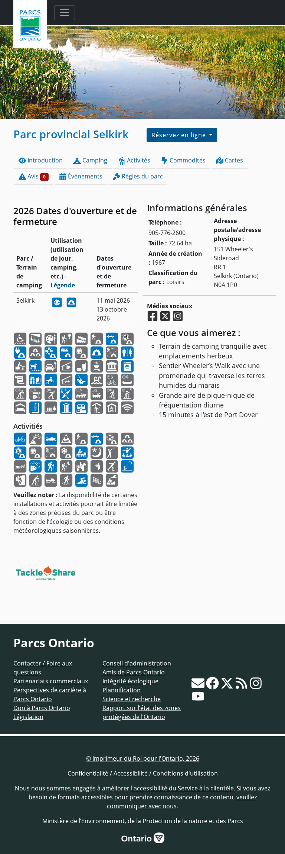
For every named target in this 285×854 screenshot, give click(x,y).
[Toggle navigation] (64, 12)
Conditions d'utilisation (185, 773)
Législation (28, 717)
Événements (84, 176)
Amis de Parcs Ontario (133, 672)
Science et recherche (131, 699)
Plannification (121, 690)
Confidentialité (88, 773)
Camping (94, 160)
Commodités (187, 160)
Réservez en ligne (179, 135)
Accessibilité (131, 773)
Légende (62, 285)
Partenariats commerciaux (50, 681)
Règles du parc (141, 176)
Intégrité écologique (130, 681)
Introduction (44, 160)
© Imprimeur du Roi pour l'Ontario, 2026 (142, 758)
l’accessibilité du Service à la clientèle (182, 788)
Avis (36, 176)
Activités (137, 160)
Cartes (233, 160)
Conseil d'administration (136, 663)
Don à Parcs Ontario (41, 708)
